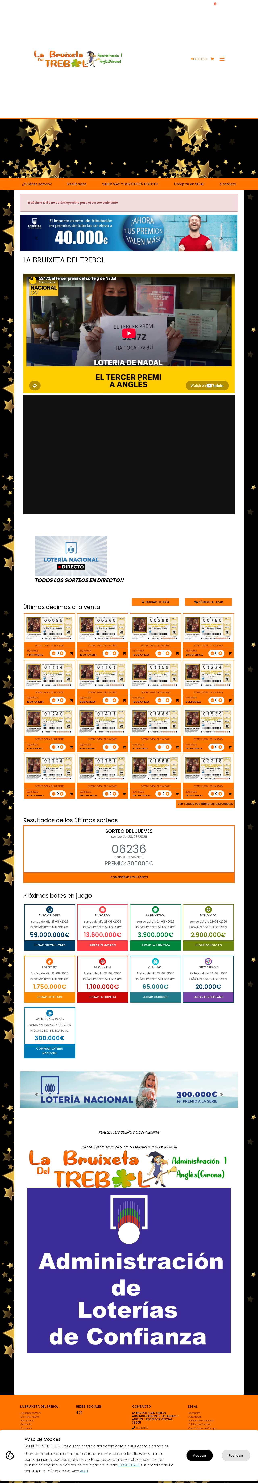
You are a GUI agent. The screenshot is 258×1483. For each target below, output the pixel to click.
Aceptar (199, 1455)
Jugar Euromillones (49, 945)
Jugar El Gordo (102, 945)
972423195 (142, 1428)
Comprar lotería (30, 1416)
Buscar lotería (157, 602)
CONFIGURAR (129, 1465)
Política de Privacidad (201, 1420)
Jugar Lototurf (49, 997)
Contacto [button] (228, 183)
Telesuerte (194, 1413)
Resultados (27, 1420)
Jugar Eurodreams (208, 997)
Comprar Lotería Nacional (49, 1051)
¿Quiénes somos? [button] (37, 183)
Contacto (26, 1424)
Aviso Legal (194, 1416)
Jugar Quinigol (155, 997)
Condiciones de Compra (202, 1428)
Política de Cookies (199, 1424)
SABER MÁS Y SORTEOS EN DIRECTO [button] (130, 183)
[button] (36, 238)
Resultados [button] (76, 183)
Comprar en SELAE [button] (189, 183)
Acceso (200, 59)
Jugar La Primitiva (155, 945)
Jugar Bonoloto (208, 945)
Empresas (26, 1428)
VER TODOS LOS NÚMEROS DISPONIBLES (205, 804)
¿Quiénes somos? (31, 1413)
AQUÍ (84, 1471)
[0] (214, 59)
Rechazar (235, 1455)
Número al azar (210, 602)
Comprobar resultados (129, 877)
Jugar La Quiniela (102, 997)
